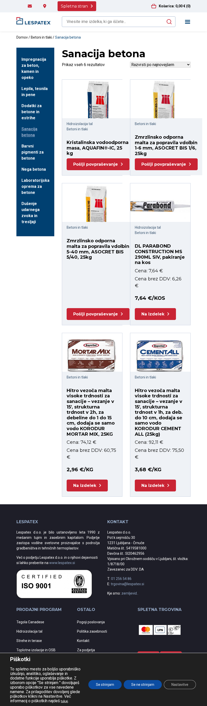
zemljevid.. (129, 593)
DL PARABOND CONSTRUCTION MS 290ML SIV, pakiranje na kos (160, 254)
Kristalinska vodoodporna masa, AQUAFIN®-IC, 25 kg (97, 148)
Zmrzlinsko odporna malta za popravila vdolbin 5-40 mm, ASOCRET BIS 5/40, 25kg (98, 249)
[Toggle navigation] (188, 22)
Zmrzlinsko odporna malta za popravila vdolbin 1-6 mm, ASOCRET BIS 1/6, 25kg (166, 145)
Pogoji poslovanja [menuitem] (91, 622)
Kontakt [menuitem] (83, 641)
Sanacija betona (29, 132)
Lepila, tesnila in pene (34, 91)
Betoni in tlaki (41, 37)
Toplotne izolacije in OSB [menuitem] (36, 650)
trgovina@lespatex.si (127, 584)
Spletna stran (74, 6)
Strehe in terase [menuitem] (29, 641)
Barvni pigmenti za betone (32, 152)
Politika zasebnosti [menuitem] (92, 631)
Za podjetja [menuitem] (86, 650)
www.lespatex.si (62, 563)
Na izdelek (152, 314)
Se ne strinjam (142, 685)
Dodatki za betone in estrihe (31, 111)
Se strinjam (105, 685)
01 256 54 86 (121, 579)
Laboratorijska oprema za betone (35, 186)
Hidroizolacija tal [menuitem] (29, 631)
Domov (22, 37)
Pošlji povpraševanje (95, 164)
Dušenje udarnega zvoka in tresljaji (30, 212)
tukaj (64, 701)
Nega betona (33, 169)
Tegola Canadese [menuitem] (30, 622)
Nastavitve (179, 685)
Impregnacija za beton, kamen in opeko (33, 68)
